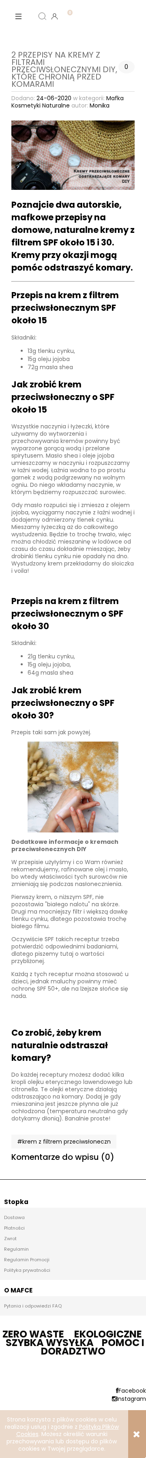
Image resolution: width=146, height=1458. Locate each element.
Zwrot (10, 1238)
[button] (18, 16)
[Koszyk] (67, 9)
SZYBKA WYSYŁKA (50, 1342)
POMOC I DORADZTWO (93, 1347)
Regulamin (16, 1249)
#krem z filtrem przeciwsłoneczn (64, 1142)
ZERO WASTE (33, 1334)
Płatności (14, 1228)
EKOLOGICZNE (108, 1334)
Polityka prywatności (27, 1270)
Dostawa (14, 1217)
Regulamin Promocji (26, 1259)
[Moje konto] (55, 16)
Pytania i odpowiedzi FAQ (33, 1306)
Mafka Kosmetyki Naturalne (67, 102)
